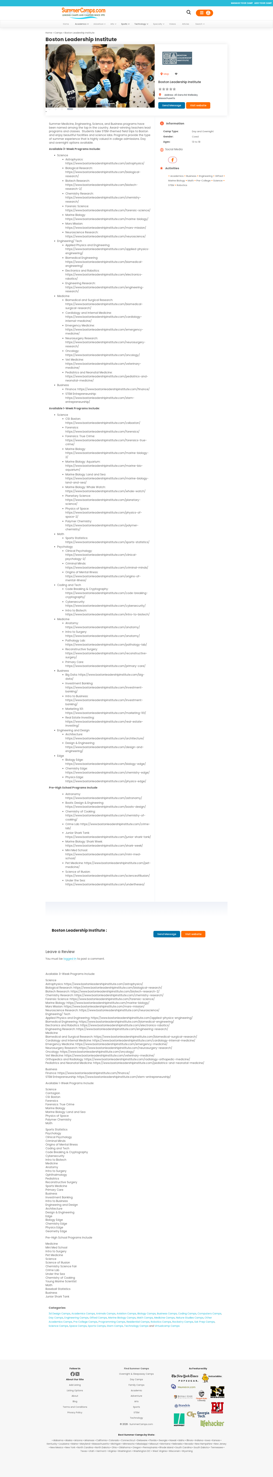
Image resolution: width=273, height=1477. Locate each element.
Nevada (189, 1443)
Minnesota (128, 1443)
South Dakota (201, 1447)
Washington (124, 1451)
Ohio (114, 1447)
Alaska (68, 1440)
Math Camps (145, 1317)
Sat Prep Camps (204, 1322)
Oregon (137, 1447)
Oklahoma (124, 1447)
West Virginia (160, 1451)
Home (49, 32)
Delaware (142, 1440)
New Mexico (56, 1447)
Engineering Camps (76, 1317)
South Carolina (183, 1447)
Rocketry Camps (182, 1322)
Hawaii (172, 1440)
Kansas (216, 1440)
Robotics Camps (161, 1322)
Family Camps (136, 1385)
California (101, 1440)
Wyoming (187, 1451)
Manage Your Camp (242, 3)
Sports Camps (97, 1326)
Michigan (116, 1443)
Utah (91, 1451)
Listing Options (75, 1390)
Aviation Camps (126, 1313)
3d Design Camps (59, 1313)
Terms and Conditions (75, 1407)
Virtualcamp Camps (167, 1326)
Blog (75, 1401)
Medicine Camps (164, 1317)
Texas (83, 1451)
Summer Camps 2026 (83, 12)
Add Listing (75, 1385)
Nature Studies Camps (189, 1317)
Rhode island (166, 1447)
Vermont (101, 1451)
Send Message (171, 105)
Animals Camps (105, 1313)
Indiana (199, 1440)
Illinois (190, 1440)
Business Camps (167, 1313)
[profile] (204, 13)
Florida (153, 1440)
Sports (136, 1407)
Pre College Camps (85, 1322)
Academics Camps (83, 1313)
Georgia (163, 1440)
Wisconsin (174, 1451)
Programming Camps (111, 1322)
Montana (165, 1443)
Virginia (112, 1451)
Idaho (181, 1440)
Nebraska (177, 1443)
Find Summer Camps (136, 1368)
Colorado (114, 1440)
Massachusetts (100, 1443)
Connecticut (128, 1440)
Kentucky (52, 1443)
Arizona (78, 1440)
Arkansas (89, 1440)
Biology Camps (146, 1313)
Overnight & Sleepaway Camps (136, 1373)
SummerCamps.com (141, 1424)
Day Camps (56, 1317)
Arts (136, 1401)
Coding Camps (187, 1313)
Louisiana (64, 1443)
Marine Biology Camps (122, 1317)
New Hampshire (203, 1443)
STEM (136, 1412)
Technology (136, 1417)
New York (70, 1447)
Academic (136, 1390)
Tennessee (217, 1447)
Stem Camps (115, 1326)
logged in (70, 959)
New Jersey (220, 1443)
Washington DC (142, 1451)
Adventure (136, 1395)
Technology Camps (136, 1326)
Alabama (58, 1440)
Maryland (85, 1443)
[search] (189, 13)
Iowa (207, 1440)
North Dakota (102, 1447)
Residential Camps (137, 1322)
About (75, 1395)
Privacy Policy (74, 1412)
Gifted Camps (98, 1317)
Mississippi (142, 1443)
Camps (58, 32)
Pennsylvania (150, 1447)
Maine (74, 1443)
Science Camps (58, 1326)
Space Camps (78, 1326)
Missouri (154, 1443)
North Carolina (85, 1447)
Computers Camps (209, 1313)
